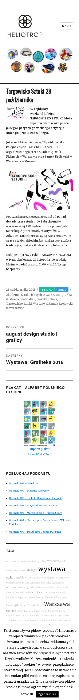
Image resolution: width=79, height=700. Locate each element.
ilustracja (12, 299)
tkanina (11, 610)
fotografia (28, 587)
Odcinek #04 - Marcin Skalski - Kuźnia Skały (35, 512)
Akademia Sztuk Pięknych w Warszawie (33, 295)
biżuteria (64, 615)
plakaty (41, 299)
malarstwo (27, 299)
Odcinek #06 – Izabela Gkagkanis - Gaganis (35, 498)
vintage (19, 597)
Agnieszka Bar (50, 615)
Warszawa (40, 303)
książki (33, 561)
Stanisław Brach (15, 620)
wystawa (51, 569)
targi (62, 289)
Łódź (51, 582)
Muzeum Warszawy (56, 597)
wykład (36, 615)
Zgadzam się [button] (47, 694)
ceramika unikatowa (17, 561)
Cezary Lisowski (57, 592)
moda (19, 615)
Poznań (40, 597)
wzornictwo (14, 587)
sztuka (47, 289)
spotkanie (39, 592)
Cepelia (10, 597)
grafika (67, 295)
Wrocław (53, 561)
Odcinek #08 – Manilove (23, 483)
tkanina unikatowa (35, 577)
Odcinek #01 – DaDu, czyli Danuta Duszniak (35, 531)
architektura (42, 587)
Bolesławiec (56, 587)
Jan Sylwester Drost (36, 582)
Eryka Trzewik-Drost (31, 605)
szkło (11, 577)
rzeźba (27, 592)
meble (20, 577)
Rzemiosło (20, 570)
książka (10, 605)
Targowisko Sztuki (19, 303)
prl (17, 605)
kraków (59, 582)
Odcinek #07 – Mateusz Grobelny (29, 490)
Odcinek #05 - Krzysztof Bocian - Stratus (33, 505)
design (32, 570)
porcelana (29, 597)
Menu (66, 26)
